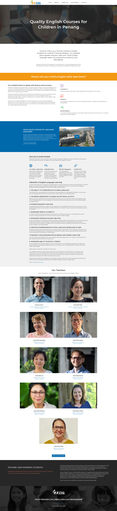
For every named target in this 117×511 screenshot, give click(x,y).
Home (50, 2)
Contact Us (84, 2)
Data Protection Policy (58, 503)
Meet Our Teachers (30, 143)
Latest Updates (74, 2)
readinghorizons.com (38, 262)
